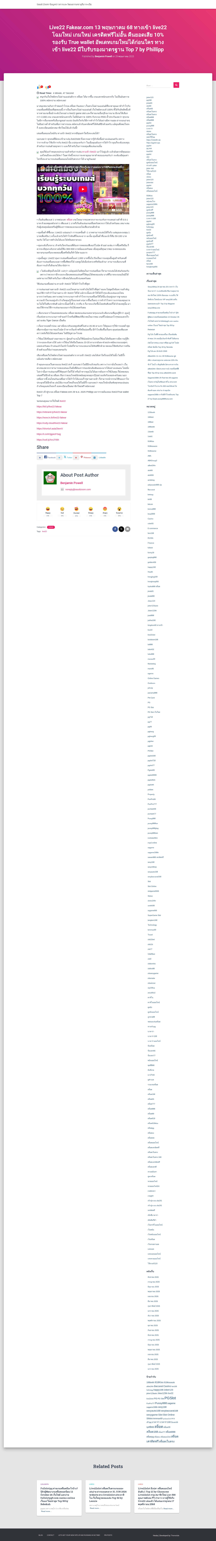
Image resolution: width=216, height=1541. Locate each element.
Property (151, 794)
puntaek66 (152, 809)
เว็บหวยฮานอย (153, 1244)
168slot (151, 417)
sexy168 (151, 862)
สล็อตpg (151, 1128)
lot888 (150, 644)
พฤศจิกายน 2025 (154, 1321)
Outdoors (151, 683)
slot (147, 157)
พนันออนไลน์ (153, 1060)
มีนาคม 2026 (153, 1301)
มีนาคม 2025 (153, 1359)
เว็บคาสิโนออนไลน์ (155, 1225)
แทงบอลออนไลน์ (154, 1254)
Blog (41, 1535)
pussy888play (153, 828)
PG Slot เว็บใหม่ (154, 712)
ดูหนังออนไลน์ (151, 163)
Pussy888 (152, 818)
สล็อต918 (151, 1118)
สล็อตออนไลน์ (151, 191)
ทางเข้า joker (151, 165)
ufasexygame (153, 973)
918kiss (149, 196)
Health (150, 572)
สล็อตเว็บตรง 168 (154, 1157)
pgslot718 (152, 760)
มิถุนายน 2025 (153, 1345)
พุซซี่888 (151, 1065)
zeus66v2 (151, 993)
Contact (50, 1535)
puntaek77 (152, 814)
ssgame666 (152, 910)
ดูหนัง (148, 233)
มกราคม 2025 (153, 1369)
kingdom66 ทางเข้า (155, 625)
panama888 (152, 693)
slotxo (148, 131)
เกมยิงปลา (152, 1191)
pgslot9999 (152, 775)
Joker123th (152, 611)
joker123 (149, 97)
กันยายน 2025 (153, 1330)
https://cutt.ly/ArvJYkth (48, 440)
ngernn (150, 673)
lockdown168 (153, 640)
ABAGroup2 (152, 461)
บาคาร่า (149, 129)
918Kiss (151, 441)
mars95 (151, 669)
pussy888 (150, 126)
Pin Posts (108, 1535)
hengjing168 (153, 577)
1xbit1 (150, 436)
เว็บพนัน (151, 1230)
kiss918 (149, 151)
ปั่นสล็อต (151, 1046)
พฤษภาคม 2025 (154, 1350)
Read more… (46, 1511)
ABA (149, 456)
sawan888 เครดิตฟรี (156, 857)
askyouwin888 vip (155, 485)
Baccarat (151, 490)
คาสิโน (150, 997)
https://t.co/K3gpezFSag (49, 434)
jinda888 (151, 596)
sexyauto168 (153, 872)
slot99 (148, 106)
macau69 (151, 659)
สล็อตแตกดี (152, 1167)
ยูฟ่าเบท (151, 1080)
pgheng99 (150, 224)
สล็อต (69, 219)
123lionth (151, 412)
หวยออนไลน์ (151, 258)
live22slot (151, 635)
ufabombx (152, 964)
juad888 (151, 615)
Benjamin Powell (71, 483)
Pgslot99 (151, 770)
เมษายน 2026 (153, 1296)
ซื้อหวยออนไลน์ (152, 255)
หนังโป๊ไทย (150, 137)
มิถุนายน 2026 (153, 1287)
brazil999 (151, 514)
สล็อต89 (151, 1114)
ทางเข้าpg (152, 1027)
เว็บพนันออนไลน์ (154, 1234)
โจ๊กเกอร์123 (151, 171)
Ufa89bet (151, 954)
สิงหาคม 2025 (153, 1335)
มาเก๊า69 (151, 1075)
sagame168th (151, 204)
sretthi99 (151, 906)
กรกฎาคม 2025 (154, 1340)
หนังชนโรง (150, 201)
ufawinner (152, 983)
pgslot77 (149, 244)
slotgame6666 (153, 891)
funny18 (151, 553)
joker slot (150, 168)
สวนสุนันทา (152, 1172)
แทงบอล (151, 1249)
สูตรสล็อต (151, 1176)
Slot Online (152, 886)
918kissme (152, 451)
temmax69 (152, 930)
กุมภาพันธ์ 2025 (154, 1364)
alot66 (150, 470)
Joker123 (151, 601)
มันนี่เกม (151, 1070)
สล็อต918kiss (153, 1123)
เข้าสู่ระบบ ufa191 (155, 1201)
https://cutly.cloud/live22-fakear (52, 423)
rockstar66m (153, 838)
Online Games (153, 678)
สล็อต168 (151, 1094)
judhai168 (152, 620)
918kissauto (152, 446)
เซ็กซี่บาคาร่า (153, 1215)
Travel (150, 935)
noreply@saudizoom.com (78, 489)
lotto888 (151, 654)
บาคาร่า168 (151, 218)
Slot (149, 881)
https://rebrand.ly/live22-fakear (52, 412)
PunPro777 (152, 804)
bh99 (150, 499)
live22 (63, 401)
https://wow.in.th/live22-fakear (51, 417)
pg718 (150, 717)
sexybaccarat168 (154, 877)
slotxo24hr (152, 901)
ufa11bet (151, 939)
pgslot (148, 123)
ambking (151, 480)
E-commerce (153, 528)
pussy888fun (153, 823)
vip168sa (151, 988)
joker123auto (153, 606)
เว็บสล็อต (151, 1239)
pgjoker (151, 741)
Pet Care (151, 698)
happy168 (152, 567)
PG (149, 702)
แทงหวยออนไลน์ (154, 1259)
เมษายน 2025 (153, 1354)
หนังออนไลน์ (151, 238)
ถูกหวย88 (151, 1017)
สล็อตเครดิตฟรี (153, 1147)
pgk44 (150, 746)
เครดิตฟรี (151, 1210)
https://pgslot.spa (153, 143)
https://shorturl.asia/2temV (50, 428)
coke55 (151, 523)
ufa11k (150, 944)
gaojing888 (152, 557)
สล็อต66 (149, 109)
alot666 (151, 475)
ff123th (150, 538)
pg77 (150, 722)
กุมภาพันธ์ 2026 (154, 1306)
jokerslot (149, 182)
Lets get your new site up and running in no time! (79, 1535)
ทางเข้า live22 (89, 152)
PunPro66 (152, 799)
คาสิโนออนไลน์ (154, 1002)
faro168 (149, 264)
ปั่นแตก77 (151, 1055)
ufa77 (150, 949)
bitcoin (150, 504)
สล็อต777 (151, 1104)
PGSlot (150, 751)
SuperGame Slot (154, 915)
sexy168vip (152, 867)
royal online (152, 843)
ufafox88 (151, 969)
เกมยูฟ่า (151, 1196)
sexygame (152, 1414)
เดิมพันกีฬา (152, 1220)
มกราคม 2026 (153, 1311)
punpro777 (150, 252)
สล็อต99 (167, 1427)
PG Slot (151, 707)
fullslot (150, 548)
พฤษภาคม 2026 (154, 1291)
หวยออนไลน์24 (153, 1186)
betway (150, 495)
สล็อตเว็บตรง (151, 112)
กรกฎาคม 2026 (154, 1282)
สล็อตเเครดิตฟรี (154, 1162)
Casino (150, 519)
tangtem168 (152, 920)
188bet (150, 422)
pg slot (149, 148)
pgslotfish (151, 780)
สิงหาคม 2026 (153, 1277)
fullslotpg (150, 227)
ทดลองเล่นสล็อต (154, 1022)
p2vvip (150, 688)
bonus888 (152, 509)
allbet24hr (152, 465)
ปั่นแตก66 (150, 247)
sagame (151, 848)
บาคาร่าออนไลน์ (152, 250)
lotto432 (151, 649)
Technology (152, 925)
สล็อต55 (151, 1099)
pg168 (149, 100)
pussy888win (153, 833)
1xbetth (151, 432)
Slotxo (150, 896)
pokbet (150, 790)
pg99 (150, 727)
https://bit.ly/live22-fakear (49, 406)
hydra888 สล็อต (154, 586)
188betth (151, 427)
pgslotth (151, 785)
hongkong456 (151, 267)
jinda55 (149, 103)
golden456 (152, 562)
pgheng (151, 732)
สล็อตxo (149, 188)
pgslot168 (152, 756)
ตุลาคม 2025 (153, 1325)
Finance (151, 543)
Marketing (152, 664)
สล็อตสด (151, 1138)
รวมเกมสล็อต (153, 1085)
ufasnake (151, 978)
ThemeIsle (175, 1535)
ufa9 (149, 959)
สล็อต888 (150, 117)
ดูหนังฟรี (149, 210)
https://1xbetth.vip (153, 140)
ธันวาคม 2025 (153, 1316)
